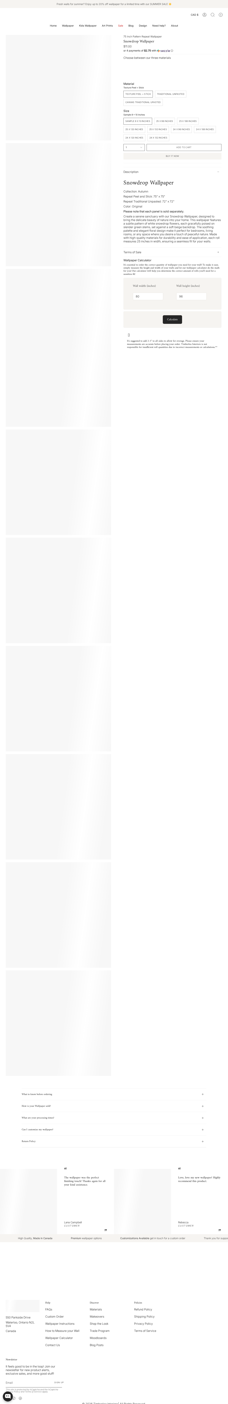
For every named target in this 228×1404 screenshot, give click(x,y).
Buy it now (172, 156)
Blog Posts (96, 1345)
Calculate (172, 319)
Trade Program (100, 1331)
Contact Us (52, 1345)
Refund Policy (143, 1309)
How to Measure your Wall (62, 1331)
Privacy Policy (143, 1323)
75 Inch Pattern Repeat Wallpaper (142, 36)
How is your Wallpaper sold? (36, 1106)
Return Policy (29, 1141)
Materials (96, 1309)
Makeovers (97, 1316)
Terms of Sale (132, 252)
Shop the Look (99, 1323)
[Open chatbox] (8, 1397)
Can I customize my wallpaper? (37, 1129)
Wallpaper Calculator (59, 1338)
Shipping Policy (144, 1316)
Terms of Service (145, 1331)
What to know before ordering (37, 1094)
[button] (67, 26)
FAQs (48, 1309)
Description (130, 172)
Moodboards (98, 1338)
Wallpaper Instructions (59, 1323)
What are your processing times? (38, 1118)
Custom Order (54, 1316)
